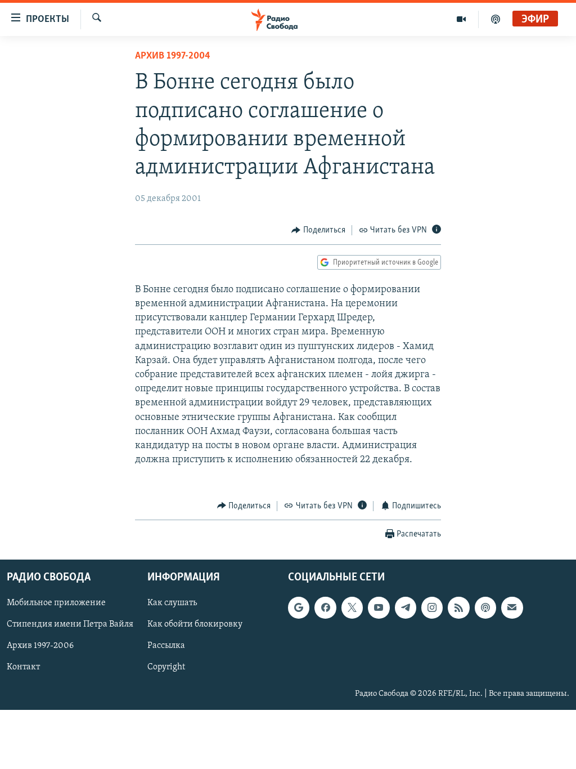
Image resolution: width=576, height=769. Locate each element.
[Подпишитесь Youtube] (378, 607)
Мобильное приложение (56, 602)
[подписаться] (512, 607)
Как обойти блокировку (194, 624)
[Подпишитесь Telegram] (405, 607)
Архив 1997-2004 (172, 56)
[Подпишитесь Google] (298, 607)
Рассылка (166, 645)
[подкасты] (495, 19)
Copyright (166, 667)
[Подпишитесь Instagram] (432, 607)
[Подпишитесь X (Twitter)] (352, 607)
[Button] (318, 230)
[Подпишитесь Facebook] (325, 607)
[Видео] (461, 19)
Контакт (23, 667)
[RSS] (458, 607)
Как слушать (172, 602)
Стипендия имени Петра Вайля (70, 624)
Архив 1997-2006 (40, 645)
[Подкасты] (485, 607)
